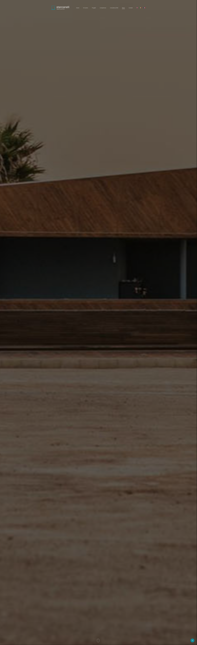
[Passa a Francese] (144, 7)
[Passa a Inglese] (137, 7)
